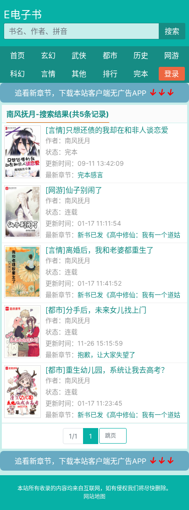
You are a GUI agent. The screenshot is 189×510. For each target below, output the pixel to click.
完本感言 (90, 175)
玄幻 (48, 55)
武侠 (79, 55)
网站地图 (94, 496)
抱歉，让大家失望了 (106, 354)
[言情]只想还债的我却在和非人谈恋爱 (106, 130)
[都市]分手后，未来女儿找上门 (95, 310)
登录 (171, 73)
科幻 (17, 73)
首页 (17, 55)
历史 (140, 55)
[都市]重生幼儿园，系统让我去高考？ (106, 369)
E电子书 (23, 14)
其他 (79, 73)
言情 (48, 73)
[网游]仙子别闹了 (73, 190)
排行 (110, 73)
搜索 (172, 31)
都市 (110, 55)
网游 (171, 55)
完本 (140, 73)
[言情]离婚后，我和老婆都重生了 (99, 250)
